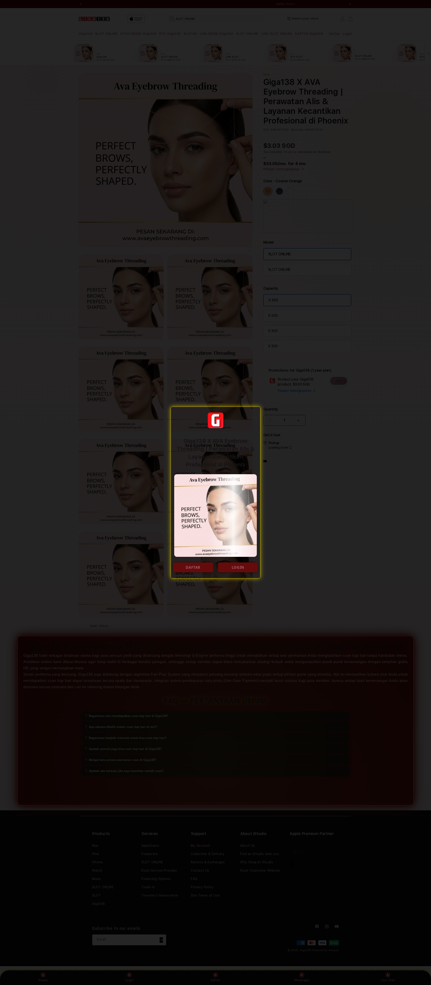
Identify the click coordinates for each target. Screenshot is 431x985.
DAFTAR (193, 567)
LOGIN (238, 567)
